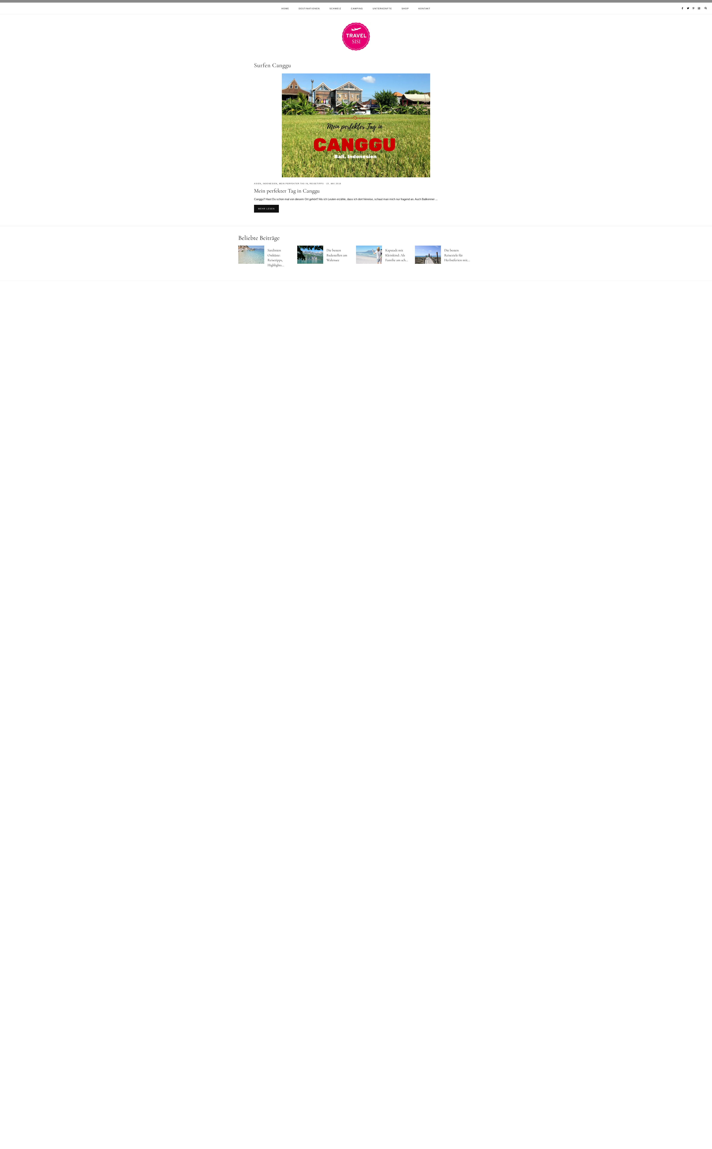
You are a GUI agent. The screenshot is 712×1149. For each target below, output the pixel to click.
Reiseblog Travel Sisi (356, 36)
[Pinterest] (694, 4)
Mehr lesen (266, 209)
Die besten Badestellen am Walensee (337, 255)
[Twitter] (688, 4)
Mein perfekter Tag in (293, 184)
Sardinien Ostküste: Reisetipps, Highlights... (276, 257)
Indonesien (270, 184)
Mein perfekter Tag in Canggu (287, 190)
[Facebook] (683, 4)
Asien (257, 184)
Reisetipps (317, 184)
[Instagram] (699, 4)
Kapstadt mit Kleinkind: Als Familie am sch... (396, 255)
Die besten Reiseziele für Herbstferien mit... (457, 255)
